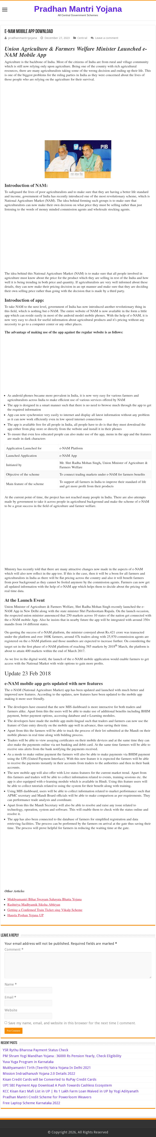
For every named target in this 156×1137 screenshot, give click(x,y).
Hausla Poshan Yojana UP (25, 915)
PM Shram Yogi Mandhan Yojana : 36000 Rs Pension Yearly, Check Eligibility (62, 1056)
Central (82, 38)
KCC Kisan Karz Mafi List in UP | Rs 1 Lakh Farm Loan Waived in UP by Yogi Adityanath (70, 1091)
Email (10, 997)
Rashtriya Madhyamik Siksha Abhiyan (33, 904)
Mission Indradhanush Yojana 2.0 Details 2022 (39, 1074)
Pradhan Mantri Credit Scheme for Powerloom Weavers (47, 1097)
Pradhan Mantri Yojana (78, 8)
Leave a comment (106, 38)
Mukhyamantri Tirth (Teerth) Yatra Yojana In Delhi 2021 (47, 1068)
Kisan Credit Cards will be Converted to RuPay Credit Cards (49, 1079)
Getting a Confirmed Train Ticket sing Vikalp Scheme (44, 909)
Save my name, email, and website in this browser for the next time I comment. (72, 1023)
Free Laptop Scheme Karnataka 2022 (31, 1103)
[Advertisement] (78, 111)
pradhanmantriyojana (22, 38)
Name (11, 984)
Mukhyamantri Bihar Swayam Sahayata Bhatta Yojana (44, 899)
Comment (14, 949)
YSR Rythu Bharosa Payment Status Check (36, 1050)
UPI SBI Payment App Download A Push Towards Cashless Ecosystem (57, 1085)
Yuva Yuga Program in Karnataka (28, 1062)
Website (11, 1010)
